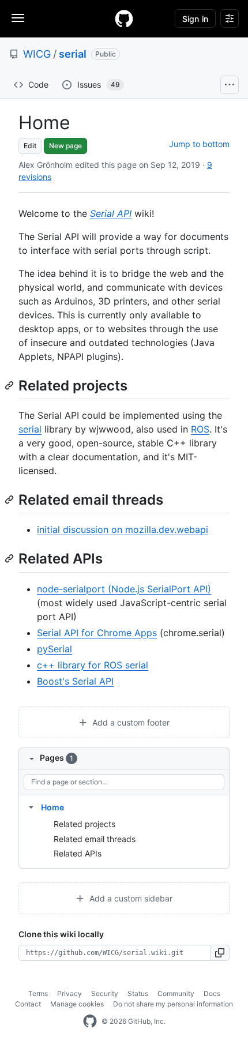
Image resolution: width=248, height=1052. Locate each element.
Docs (212, 993)
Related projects (84, 824)
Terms (38, 993)
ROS (200, 429)
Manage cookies (77, 1004)
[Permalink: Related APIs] (10, 559)
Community (175, 993)
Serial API (110, 213)
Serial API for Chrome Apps (97, 632)
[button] (220, 953)
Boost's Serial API (75, 681)
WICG (37, 54)
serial (73, 54)
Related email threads (95, 839)
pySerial (54, 649)
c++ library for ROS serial (92, 665)
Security (104, 993)
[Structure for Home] (31, 807)
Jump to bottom (199, 144)
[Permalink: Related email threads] (10, 499)
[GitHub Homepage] (90, 1021)
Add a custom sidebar (129, 898)
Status (137, 993)
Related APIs (78, 853)
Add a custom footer (130, 722)
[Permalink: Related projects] (10, 385)
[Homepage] (124, 18)
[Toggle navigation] (18, 18)
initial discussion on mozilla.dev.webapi (122, 529)
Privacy (69, 993)
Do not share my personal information (173, 1004)
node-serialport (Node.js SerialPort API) (124, 589)
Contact (28, 1004)
